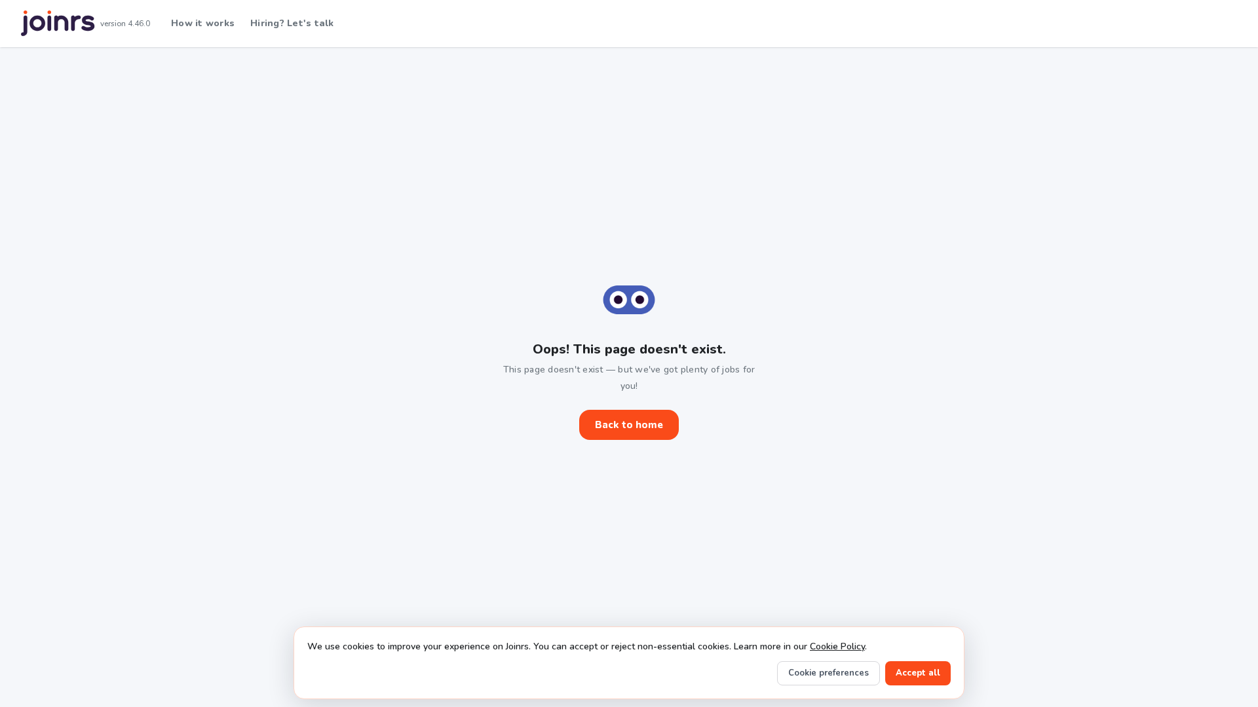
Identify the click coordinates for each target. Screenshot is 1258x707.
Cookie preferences (828, 673)
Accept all (918, 673)
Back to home (629, 424)
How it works (203, 23)
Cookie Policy (837, 646)
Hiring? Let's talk (292, 23)
